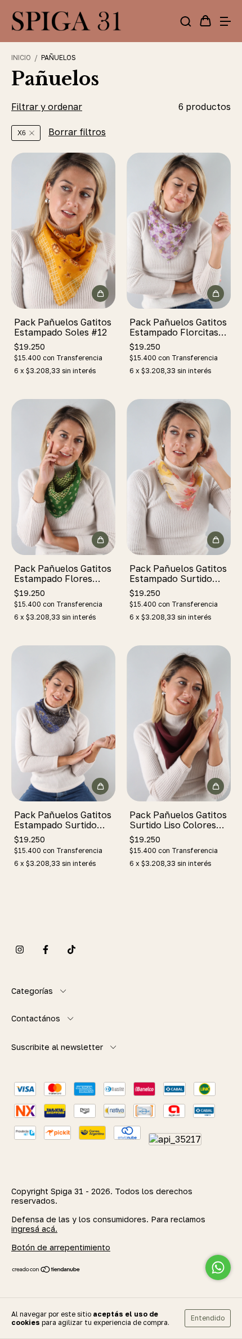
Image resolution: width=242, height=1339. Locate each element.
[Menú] (225, 21)
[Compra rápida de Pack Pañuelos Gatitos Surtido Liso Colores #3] (215, 786)
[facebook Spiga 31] (45, 949)
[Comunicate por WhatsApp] (218, 1267)
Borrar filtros (77, 131)
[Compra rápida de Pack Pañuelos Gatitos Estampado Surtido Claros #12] (215, 539)
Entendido (208, 1318)
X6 (21, 133)
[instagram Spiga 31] (19, 949)
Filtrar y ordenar (46, 106)
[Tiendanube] (46, 1270)
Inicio (21, 57)
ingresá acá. (34, 1228)
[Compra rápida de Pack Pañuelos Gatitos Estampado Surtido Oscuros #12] (100, 786)
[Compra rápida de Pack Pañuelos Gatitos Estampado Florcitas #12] (215, 293)
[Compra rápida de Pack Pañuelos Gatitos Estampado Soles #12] (100, 293)
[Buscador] (185, 21)
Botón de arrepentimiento (60, 1247)
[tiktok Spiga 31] (71, 949)
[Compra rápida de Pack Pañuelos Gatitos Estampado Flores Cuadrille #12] (100, 539)
